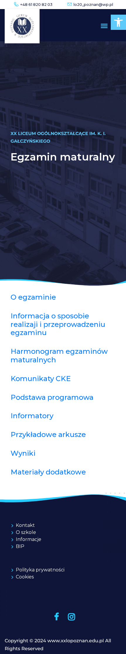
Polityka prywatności (40, 570)
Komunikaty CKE (41, 378)
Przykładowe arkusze (48, 434)
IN (71, 616)
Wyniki (23, 453)
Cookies (25, 577)
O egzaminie (33, 297)
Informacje (28, 539)
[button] (118, 22)
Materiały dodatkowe (48, 472)
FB (56, 616)
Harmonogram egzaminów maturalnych (59, 355)
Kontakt (25, 525)
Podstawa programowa (52, 397)
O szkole (26, 532)
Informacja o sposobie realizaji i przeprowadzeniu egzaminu (58, 324)
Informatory (32, 415)
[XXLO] (22, 26)
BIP (20, 546)
